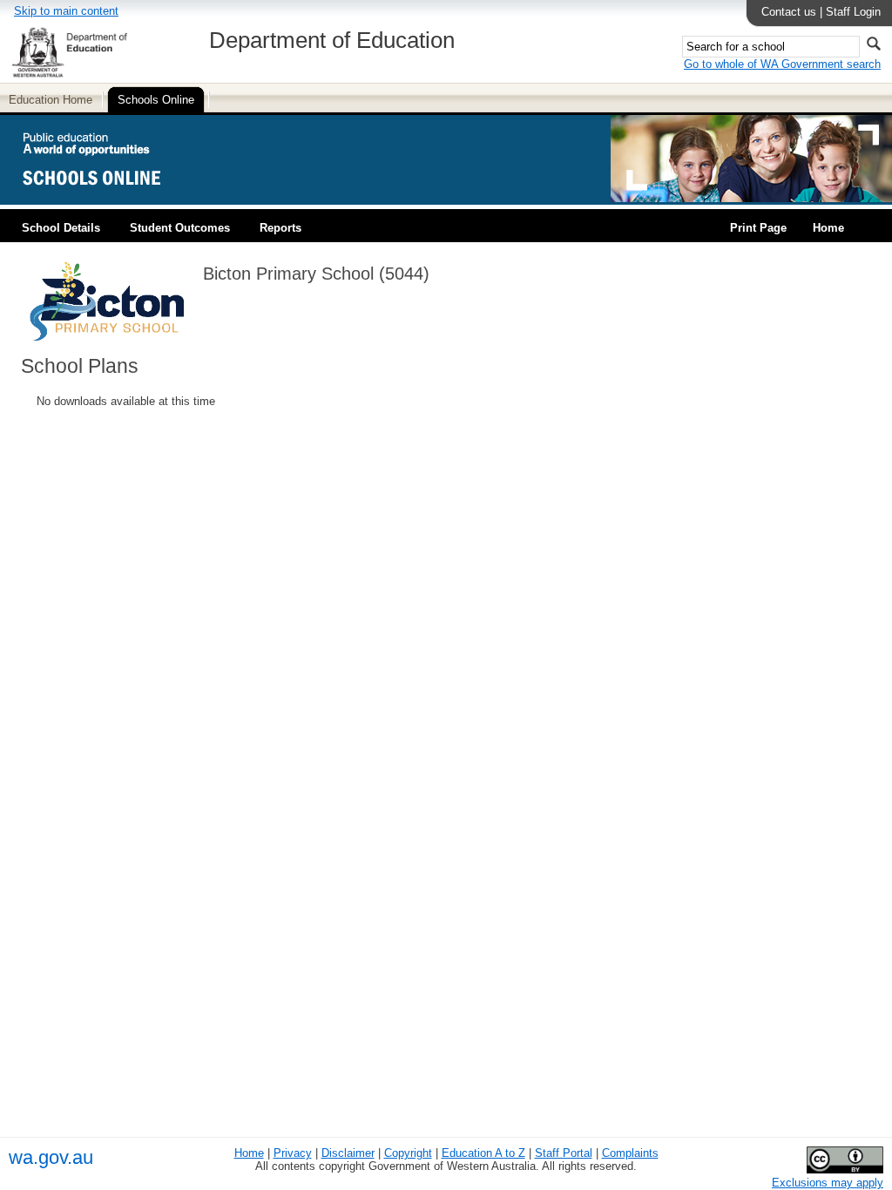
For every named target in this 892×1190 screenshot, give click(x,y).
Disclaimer (348, 1153)
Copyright (408, 1153)
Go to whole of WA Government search (782, 64)
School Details (61, 227)
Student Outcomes (180, 227)
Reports (280, 227)
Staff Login (853, 11)
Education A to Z (483, 1153)
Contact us (788, 11)
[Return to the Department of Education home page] (69, 74)
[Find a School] (106, 198)
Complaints (630, 1153)
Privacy (293, 1153)
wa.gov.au (51, 1157)
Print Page (758, 227)
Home (828, 227)
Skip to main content (66, 10)
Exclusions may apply (827, 1182)
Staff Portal (563, 1153)
